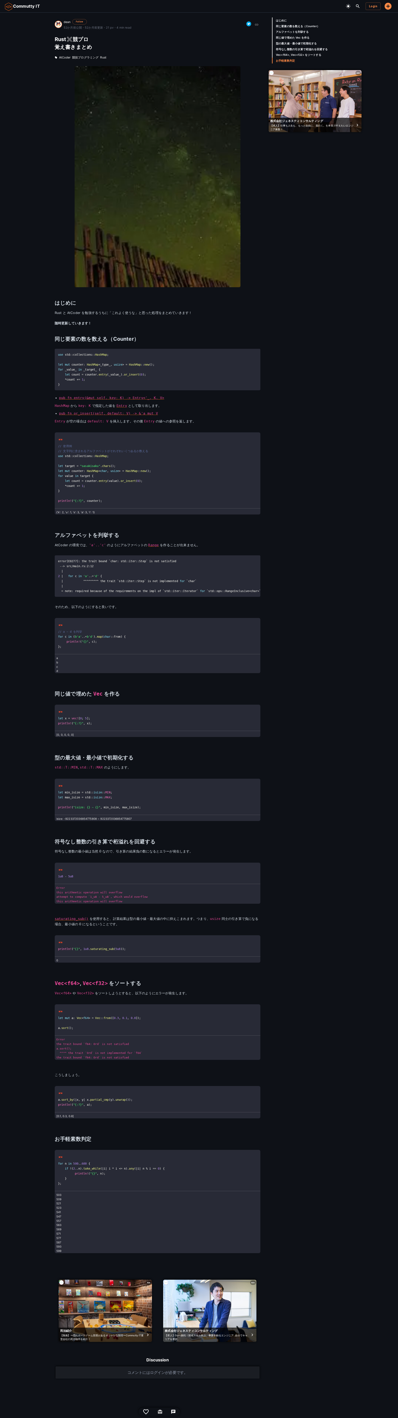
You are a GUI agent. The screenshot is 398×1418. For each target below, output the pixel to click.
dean (67, 22)
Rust (103, 57)
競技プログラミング (85, 57)
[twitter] (248, 23)
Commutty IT (26, 6)
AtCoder (64, 57)
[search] (358, 6)
